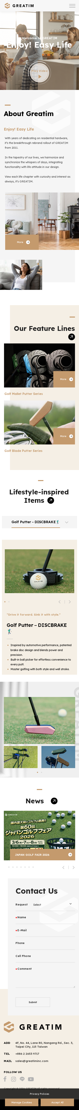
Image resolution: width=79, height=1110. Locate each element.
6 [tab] (29, 867)
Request (22, 904)
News (36, 801)
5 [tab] (25, 867)
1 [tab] (4, 601)
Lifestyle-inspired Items (39, 496)
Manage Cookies (21, 1102)
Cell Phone (23, 956)
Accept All (57, 1102)
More (20, 242)
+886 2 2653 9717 (27, 1053)
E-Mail (22, 930)
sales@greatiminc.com (31, 1061)
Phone (20, 943)
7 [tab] (33, 867)
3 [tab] (16, 867)
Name (21, 917)
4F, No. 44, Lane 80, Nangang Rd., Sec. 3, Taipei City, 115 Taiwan (44, 1044)
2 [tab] (8, 601)
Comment (24, 968)
